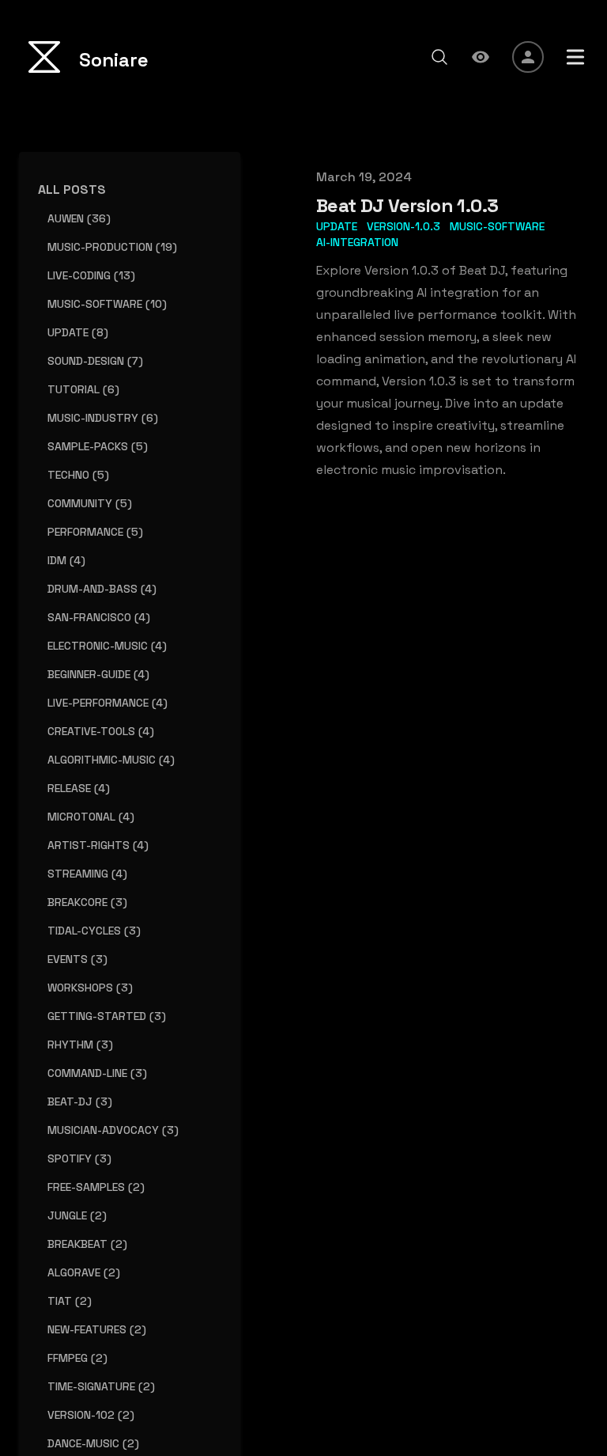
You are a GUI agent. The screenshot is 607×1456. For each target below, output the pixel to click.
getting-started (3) (106, 1016)
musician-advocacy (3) (113, 1130)
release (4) (78, 788)
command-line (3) (97, 1073)
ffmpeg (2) (77, 1358)
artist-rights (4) (98, 845)
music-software (497, 226)
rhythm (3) (80, 1044)
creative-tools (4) (100, 731)
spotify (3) (79, 1158)
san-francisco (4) (98, 617)
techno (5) (78, 475)
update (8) (77, 332)
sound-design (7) (95, 361)
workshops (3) (90, 987)
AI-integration (357, 242)
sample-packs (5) (97, 446)
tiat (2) (69, 1301)
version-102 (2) (90, 1415)
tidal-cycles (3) (94, 930)
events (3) (77, 959)
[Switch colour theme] (480, 57)
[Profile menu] (528, 57)
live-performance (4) (107, 703)
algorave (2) (83, 1272)
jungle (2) (77, 1215)
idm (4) (66, 560)
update (336, 226)
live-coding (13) (91, 275)
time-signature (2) (101, 1386)
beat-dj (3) (79, 1101)
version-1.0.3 (403, 226)
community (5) (89, 503)
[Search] (439, 56)
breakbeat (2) (87, 1244)
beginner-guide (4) (98, 674)
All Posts (72, 189)
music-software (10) (107, 304)
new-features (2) (96, 1329)
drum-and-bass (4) (101, 589)
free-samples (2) (96, 1187)
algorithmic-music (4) (111, 760)
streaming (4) (87, 873)
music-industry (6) (102, 418)
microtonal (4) (90, 817)
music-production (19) (112, 247)
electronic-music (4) (107, 646)
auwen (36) (79, 218)
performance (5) (95, 532)
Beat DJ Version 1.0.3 (407, 205)
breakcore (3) (87, 902)
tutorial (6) (83, 389)
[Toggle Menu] (575, 57)
